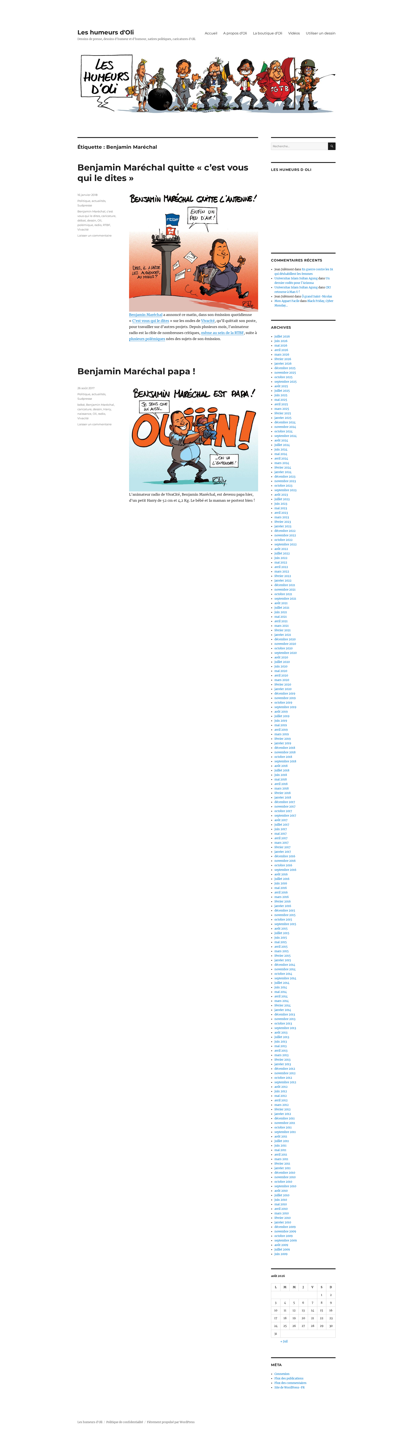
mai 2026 (280, 345)
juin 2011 (280, 1145)
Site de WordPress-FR (289, 1387)
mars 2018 (281, 788)
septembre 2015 (285, 924)
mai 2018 (280, 779)
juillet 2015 (281, 933)
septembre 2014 (285, 978)
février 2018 (282, 793)
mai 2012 (280, 1096)
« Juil (284, 1341)
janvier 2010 (282, 1222)
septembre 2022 (285, 544)
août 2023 (281, 495)
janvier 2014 (282, 1010)
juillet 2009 (282, 1249)
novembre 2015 (285, 915)
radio (98, 225)
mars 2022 (281, 571)
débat (81, 220)
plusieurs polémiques (147, 339)
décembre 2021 (284, 585)
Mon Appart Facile (286, 301)
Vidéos (294, 33)
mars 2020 (281, 680)
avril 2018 (281, 784)
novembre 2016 (285, 861)
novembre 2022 (285, 535)
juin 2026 (281, 341)
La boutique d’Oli (267, 33)
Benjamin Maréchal (145, 315)
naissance (84, 413)
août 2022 (281, 549)
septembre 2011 (285, 1132)
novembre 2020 (285, 644)
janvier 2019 (282, 743)
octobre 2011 (283, 1127)
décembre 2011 (284, 1118)
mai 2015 (280, 942)
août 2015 (281, 928)
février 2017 (282, 847)
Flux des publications (289, 1378)
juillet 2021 (281, 608)
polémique (85, 225)
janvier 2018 (282, 797)
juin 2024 (280, 449)
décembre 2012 (284, 1069)
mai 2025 (280, 400)
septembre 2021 (285, 599)
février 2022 (282, 576)
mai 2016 (280, 888)
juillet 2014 (281, 983)
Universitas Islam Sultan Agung (296, 278)
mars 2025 (281, 409)
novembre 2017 (285, 806)
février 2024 (282, 467)
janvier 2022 (282, 580)
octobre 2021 (283, 594)
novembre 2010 (285, 1177)
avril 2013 (280, 1051)
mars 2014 (281, 1001)
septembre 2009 (285, 1240)
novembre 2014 (285, 969)
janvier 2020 (282, 689)
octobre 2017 (283, 811)
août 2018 (281, 766)
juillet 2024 (282, 445)
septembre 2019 (285, 707)
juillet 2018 (281, 770)
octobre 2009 (283, 1236)
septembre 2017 (285, 815)
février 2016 (282, 901)
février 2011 (282, 1163)
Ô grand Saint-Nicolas (317, 296)
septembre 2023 (285, 490)
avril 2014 (281, 996)
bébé (81, 404)
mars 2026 (281, 354)
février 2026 (282, 359)
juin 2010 (280, 1200)
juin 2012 (280, 1091)
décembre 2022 (285, 531)
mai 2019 (280, 725)
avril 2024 (281, 458)
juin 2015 (280, 938)
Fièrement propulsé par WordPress (171, 1422)
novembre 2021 (285, 589)
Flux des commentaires (290, 1383)
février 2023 (282, 522)
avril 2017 (281, 838)
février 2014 (282, 1005)
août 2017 (281, 820)
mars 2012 (281, 1105)
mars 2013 (281, 1055)
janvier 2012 (282, 1114)
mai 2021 (280, 617)
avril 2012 (281, 1100)
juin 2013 (280, 1041)
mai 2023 (280, 508)
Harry (107, 409)
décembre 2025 (285, 368)
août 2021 (281, 603)
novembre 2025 (285, 373)
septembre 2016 (285, 870)
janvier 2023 (282, 526)
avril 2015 (281, 947)
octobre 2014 (283, 974)
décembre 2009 (285, 1227)
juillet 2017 (281, 825)
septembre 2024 (285, 436)
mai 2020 (280, 671)
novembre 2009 (285, 1231)
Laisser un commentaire (94, 235)
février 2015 (282, 956)
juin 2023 (280, 504)
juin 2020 (280, 666)
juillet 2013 (281, 1037)
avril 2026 (281, 350)
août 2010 (281, 1191)
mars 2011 (281, 1159)
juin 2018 (280, 775)
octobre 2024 (283, 431)
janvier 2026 (283, 363)
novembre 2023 (285, 481)
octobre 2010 (283, 1182)
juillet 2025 (282, 391)
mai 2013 (280, 1046)
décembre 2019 (284, 693)
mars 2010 (281, 1213)
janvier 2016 (282, 906)
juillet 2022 (282, 553)
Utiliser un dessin (321, 33)
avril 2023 (281, 513)
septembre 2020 (285, 653)
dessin (91, 220)
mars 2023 (281, 517)
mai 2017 (280, 834)
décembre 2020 (285, 639)
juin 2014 (280, 987)
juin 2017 (280, 829)
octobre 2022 (283, 540)
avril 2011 (280, 1154)
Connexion (282, 1374)
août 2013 (280, 1032)
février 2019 (282, 739)
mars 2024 (281, 463)
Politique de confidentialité (124, 1422)
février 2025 (282, 413)
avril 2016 (281, 892)
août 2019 (281, 712)
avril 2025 (281, 404)
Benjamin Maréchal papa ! (136, 371)
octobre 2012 (283, 1078)
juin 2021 (280, 612)
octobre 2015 (283, 919)
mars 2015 (281, 951)
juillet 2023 (282, 499)
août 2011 (280, 1136)
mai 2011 (280, 1150)
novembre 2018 (285, 752)
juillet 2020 (282, 662)
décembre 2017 (284, 802)
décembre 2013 (284, 1014)
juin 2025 (280, 395)
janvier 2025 (282, 418)
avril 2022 (281, 567)
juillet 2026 (282, 336)
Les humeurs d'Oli (105, 32)
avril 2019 (281, 730)
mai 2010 (280, 1204)
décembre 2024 (285, 422)
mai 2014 (280, 992)
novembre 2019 (285, 698)
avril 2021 (281, 621)
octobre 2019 (283, 702)
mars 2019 (281, 734)
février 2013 (282, 1060)
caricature (108, 216)
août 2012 (281, 1087)
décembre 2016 (284, 856)
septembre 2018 (285, 761)
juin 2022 (280, 558)
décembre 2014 (284, 965)
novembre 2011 (284, 1123)
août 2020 (281, 657)
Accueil (211, 33)
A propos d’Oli (235, 33)
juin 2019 (280, 721)
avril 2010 (281, 1209)
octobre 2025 (283, 377)
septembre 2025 (285, 382)
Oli (99, 220)
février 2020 (282, 684)
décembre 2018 (284, 748)
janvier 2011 (282, 1168)
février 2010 (282, 1218)
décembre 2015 (284, 910)
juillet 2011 (281, 1141)
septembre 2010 (285, 1186)
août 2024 (281, 440)
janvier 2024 (282, 472)
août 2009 (281, 1245)
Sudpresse (84, 205)
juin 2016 (280, 883)
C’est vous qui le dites (150, 321)
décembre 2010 (284, 1173)
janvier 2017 (282, 852)
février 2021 (282, 630)
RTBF (106, 225)
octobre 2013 (283, 1023)
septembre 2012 (285, 1082)
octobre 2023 (283, 486)
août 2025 (281, 386)
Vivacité (208, 321)
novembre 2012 (285, 1073)
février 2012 (282, 1109)
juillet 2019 (282, 716)
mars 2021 (281, 626)
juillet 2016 (282, 879)
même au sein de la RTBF (222, 333)
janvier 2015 (282, 960)
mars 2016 (281, 897)
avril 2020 (281, 675)
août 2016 (281, 874)
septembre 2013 (285, 1028)
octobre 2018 (283, 757)
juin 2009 (281, 1254)
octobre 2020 (283, 648)
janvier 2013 (282, 1064)
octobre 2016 (283, 865)
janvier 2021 (282, 635)
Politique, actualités (91, 201)
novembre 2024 (285, 427)
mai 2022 (280, 562)
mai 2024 (280, 454)
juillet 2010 (281, 1195)
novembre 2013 (284, 1019)
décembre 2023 (284, 476)
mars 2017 (281, 843)
